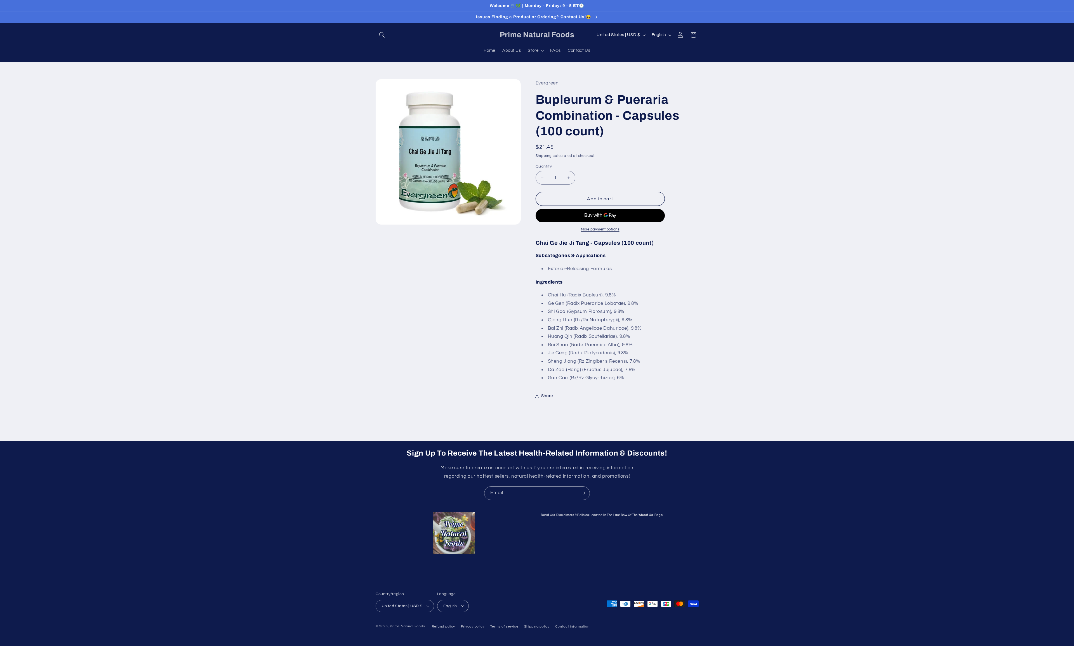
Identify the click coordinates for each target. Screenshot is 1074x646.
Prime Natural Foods (407, 626)
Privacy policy (472, 626)
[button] (382, 35)
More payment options (600, 229)
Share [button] (547, 396)
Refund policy (443, 626)
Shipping (544, 156)
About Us (646, 515)
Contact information (572, 626)
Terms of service (504, 626)
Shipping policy (537, 626)
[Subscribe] (583, 493)
